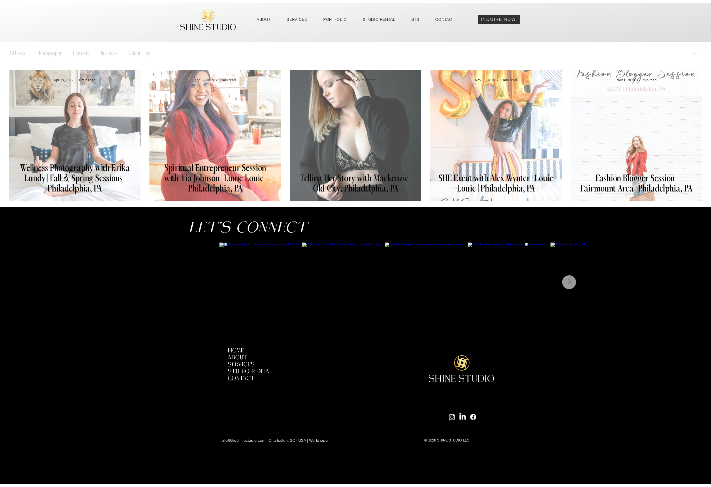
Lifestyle (81, 53)
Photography (49, 53)
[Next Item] (569, 282)
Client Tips (139, 53)
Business (109, 53)
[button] (695, 54)
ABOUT (237, 358)
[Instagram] (452, 417)
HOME (236, 351)
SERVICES (241, 365)
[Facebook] (473, 417)
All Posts (17, 53)
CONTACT (241, 379)
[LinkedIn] (463, 417)
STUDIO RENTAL (250, 372)
